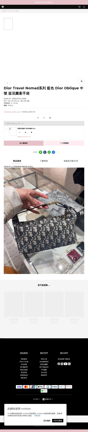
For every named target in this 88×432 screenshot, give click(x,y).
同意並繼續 (57, 421)
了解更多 (37, 416)
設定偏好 (47, 421)
